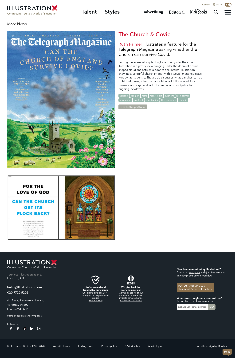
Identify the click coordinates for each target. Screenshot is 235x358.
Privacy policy (109, 346)
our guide (194, 272)
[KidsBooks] (198, 12)
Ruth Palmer (130, 44)
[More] (227, 12)
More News (17, 24)
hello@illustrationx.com (24, 287)
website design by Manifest (212, 346)
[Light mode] (228, 5)
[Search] (216, 12)
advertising (153, 12)
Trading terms (86, 346)
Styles (112, 12)
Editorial (177, 12)
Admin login (155, 346)
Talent (89, 12)
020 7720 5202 (17, 292)
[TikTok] (24, 329)
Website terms (61, 346)
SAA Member (132, 346)
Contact (206, 5)
